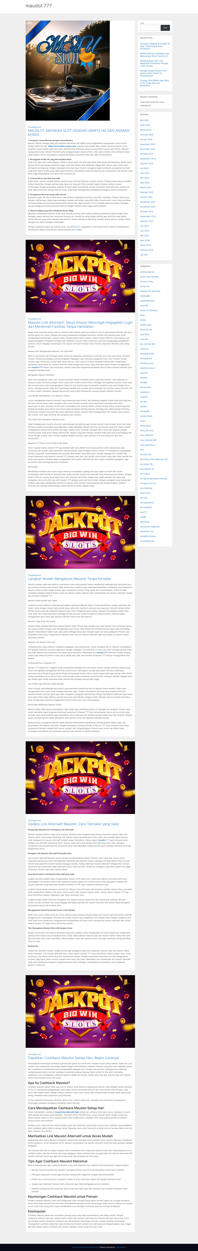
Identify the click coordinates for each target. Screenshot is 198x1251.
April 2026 (145, 125)
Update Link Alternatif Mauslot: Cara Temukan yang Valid (73, 824)
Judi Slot (144, 339)
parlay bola (145, 387)
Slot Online (145, 493)
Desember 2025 (147, 144)
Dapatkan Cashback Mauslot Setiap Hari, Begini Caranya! (73, 1058)
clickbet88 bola (147, 301)
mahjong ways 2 (147, 368)
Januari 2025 (146, 197)
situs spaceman (147, 445)
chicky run (145, 286)
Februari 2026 (146, 135)
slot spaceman (147, 502)
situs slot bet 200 (148, 440)
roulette (143, 397)
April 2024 (145, 240)
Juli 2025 (144, 168)
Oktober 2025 (146, 154)
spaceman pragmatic (150, 526)
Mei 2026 (144, 120)
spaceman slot (147, 531)
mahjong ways (147, 363)
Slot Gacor (145, 474)
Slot (142, 450)
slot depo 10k (146, 464)
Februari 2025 (146, 192)
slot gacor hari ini (148, 483)
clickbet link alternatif (150, 291)
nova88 (143, 382)
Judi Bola (144, 334)
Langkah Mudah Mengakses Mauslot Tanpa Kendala (69, 579)
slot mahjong (146, 488)
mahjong (144, 349)
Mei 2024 (144, 235)
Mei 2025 (144, 178)
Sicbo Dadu (145, 426)
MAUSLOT (75, 227)
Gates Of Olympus (148, 310)
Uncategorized (34, 127)
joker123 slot (146, 329)
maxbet (143, 378)
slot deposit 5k (147, 469)
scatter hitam (146, 416)
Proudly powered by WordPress (85, 1247)
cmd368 (144, 305)
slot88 (143, 517)
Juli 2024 (144, 226)
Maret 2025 (145, 187)
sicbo (142, 421)
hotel (142, 315)
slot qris (144, 498)
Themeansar (120, 1247)
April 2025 (145, 183)
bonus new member (149, 277)
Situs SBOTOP (146, 435)
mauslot (102, 840)
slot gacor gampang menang (153, 478)
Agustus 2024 (146, 221)
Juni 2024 (145, 231)
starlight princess (148, 536)
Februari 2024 (146, 250)
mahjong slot (146, 358)
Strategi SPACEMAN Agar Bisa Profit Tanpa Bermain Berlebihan (154, 83)
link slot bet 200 (147, 344)
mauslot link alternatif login (67, 1112)
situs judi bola (146, 430)
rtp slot (143, 402)
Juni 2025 (144, 173)
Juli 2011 (144, 255)
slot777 (143, 512)
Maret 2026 (145, 130)
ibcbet (143, 320)
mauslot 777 (37, 367)
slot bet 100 (145, 454)
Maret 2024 (145, 245)
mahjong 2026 (147, 353)
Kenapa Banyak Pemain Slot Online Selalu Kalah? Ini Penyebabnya (153, 73)
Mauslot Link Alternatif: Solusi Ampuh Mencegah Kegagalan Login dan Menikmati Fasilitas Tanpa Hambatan (80, 324)
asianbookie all (147, 272)
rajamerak (145, 392)
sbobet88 (144, 411)
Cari (142, 23)
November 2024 (147, 207)
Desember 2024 (147, 202)
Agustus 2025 (146, 163)
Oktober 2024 (146, 211)
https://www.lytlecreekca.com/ (62, 146)
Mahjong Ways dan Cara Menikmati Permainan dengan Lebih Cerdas (154, 63)
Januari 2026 (146, 139)
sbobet (143, 406)
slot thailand (146, 507)
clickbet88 (145, 296)
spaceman (145, 522)
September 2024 (148, 216)
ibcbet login (145, 325)
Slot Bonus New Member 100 (154, 459)
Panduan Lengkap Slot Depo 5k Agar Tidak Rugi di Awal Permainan (155, 46)
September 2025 (148, 159)
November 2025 (147, 149)
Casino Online (146, 281)
